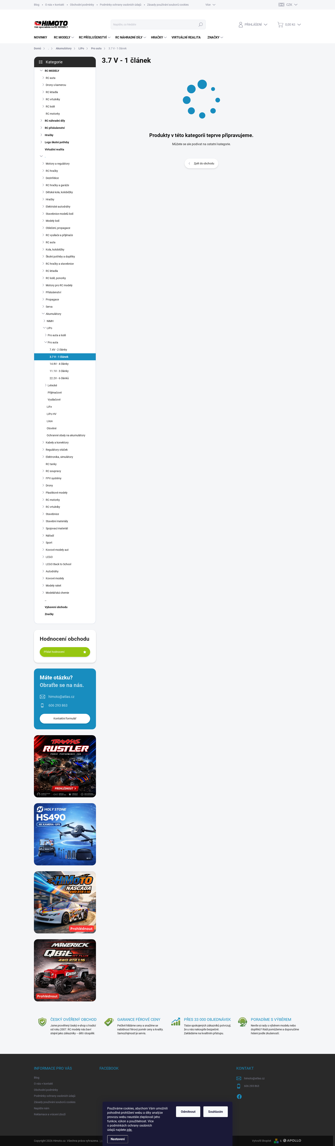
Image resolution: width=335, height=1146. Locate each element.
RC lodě (50, 106)
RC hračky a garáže (57, 185)
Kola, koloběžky (55, 249)
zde (129, 1130)
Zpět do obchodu (204, 163)
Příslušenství (53, 292)
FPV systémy (53, 478)
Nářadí (50, 535)
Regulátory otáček (57, 449)
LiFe (49, 406)
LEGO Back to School (58, 564)
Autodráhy (52, 571)
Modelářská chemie (57, 592)
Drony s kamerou (56, 84)
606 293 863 (57, 705)
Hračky (49, 135)
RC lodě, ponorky (56, 278)
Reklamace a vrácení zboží (50, 1114)
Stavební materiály (57, 521)
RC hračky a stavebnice (60, 263)
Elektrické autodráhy (58, 206)
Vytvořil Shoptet (261, 1140)
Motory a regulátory (58, 163)
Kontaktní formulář (65, 718)
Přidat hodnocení (54, 651)
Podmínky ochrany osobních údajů (120, 4)
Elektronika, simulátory (59, 456)
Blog (36, 4)
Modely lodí (52, 220)
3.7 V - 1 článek (59, 356)
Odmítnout (188, 1112)
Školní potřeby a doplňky (60, 256)
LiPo (49, 328)
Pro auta (53, 342)
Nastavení (118, 1139)
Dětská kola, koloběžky (59, 192)
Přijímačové (55, 392)
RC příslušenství (55, 127)
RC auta (50, 77)
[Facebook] (239, 1096)
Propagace (52, 299)
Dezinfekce (52, 178)
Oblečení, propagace (58, 228)
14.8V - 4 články (59, 363)
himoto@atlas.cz (61, 697)
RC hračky (52, 170)
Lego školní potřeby (57, 142)
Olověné (51, 428)
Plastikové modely (56, 492)
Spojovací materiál (57, 528)
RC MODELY (52, 70)
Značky (49, 614)
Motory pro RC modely (59, 285)
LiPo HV (51, 413)
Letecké (52, 385)
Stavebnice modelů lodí (59, 213)
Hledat (201, 24)
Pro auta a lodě (57, 335)
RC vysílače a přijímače (59, 235)
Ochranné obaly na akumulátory (66, 435)
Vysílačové (54, 399)
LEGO (49, 557)
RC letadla (52, 92)
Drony (49, 485)
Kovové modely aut (57, 549)
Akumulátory (53, 313)
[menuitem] (42, 37)
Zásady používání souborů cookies (168, 4)
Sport (49, 542)
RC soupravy (53, 471)
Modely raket (53, 585)
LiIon (50, 421)
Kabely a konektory (57, 442)
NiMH (50, 321)
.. (45, 599)
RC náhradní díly (55, 120)
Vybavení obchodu (56, 607)
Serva (49, 306)
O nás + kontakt (54, 4)
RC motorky (53, 113)
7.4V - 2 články (58, 349)
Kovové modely (55, 578)
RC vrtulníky (53, 99)
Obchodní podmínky (82, 4)
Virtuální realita (54, 149)
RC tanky (51, 464)
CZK (289, 5)
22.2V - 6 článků (59, 378)
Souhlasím (215, 1112)
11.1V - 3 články (59, 371)
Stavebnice (52, 514)
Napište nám (41, 1108)
